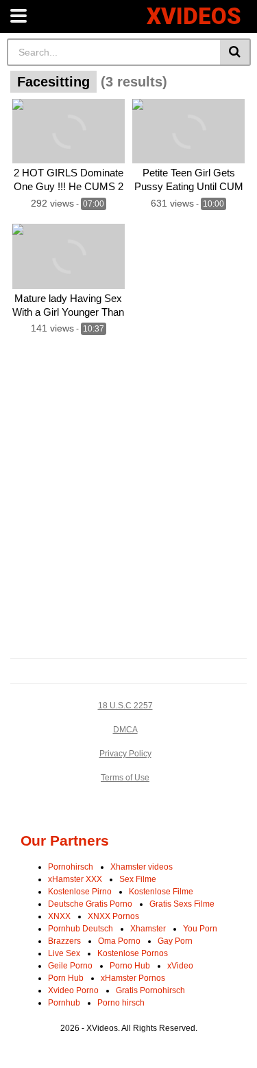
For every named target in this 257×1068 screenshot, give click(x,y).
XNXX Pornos (113, 916)
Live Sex (64, 953)
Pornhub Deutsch (80, 928)
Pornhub (64, 1003)
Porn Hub (66, 978)
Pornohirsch (70, 867)
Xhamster (148, 928)
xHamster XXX (75, 879)
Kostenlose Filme (161, 891)
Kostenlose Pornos (132, 953)
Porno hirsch (121, 1003)
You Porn (200, 928)
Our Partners (65, 840)
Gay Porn (175, 941)
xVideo (180, 966)
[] (235, 52)
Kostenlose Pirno (80, 891)
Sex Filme (137, 879)
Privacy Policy (125, 753)
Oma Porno (119, 941)
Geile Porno (70, 966)
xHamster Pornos (133, 978)
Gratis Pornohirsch (150, 990)
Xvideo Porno (73, 990)
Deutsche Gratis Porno (90, 904)
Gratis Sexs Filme (182, 904)
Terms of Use (125, 777)
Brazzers (64, 941)
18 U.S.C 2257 (125, 705)
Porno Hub (130, 966)
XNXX (59, 916)
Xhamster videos (141, 867)
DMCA (125, 729)
